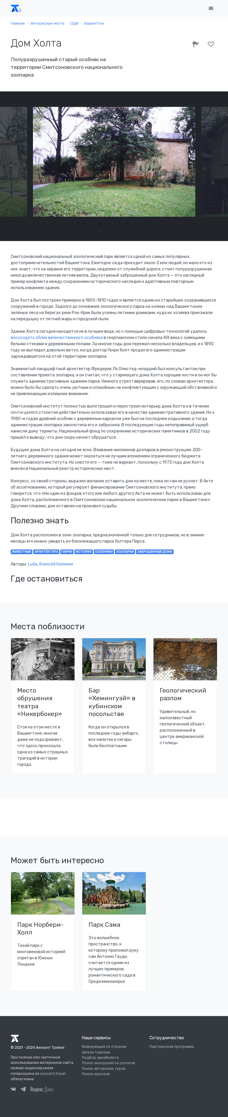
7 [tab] (136, 224)
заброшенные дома (154, 552)
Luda (32, 564)
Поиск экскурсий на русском (108, 1063)
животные (21, 552)
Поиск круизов (96, 1074)
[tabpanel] (114, 162)
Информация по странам (104, 1047)
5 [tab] (118, 224)
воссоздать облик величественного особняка (57, 337)
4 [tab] (110, 224)
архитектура (46, 552)
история (83, 552)
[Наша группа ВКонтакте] (13, 1090)
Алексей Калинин (56, 564)
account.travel (53, 1074)
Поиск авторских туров (104, 1069)
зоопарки (125, 552)
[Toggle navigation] (210, 8)
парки (66, 552)
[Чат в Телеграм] (23, 1090)
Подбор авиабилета (100, 1058)
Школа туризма (96, 1052)
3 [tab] (101, 224)
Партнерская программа (172, 1047)
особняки (104, 552)
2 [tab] (92, 224)
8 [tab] (145, 224)
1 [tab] (83, 224)
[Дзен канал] (41, 1089)
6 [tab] (127, 224)
